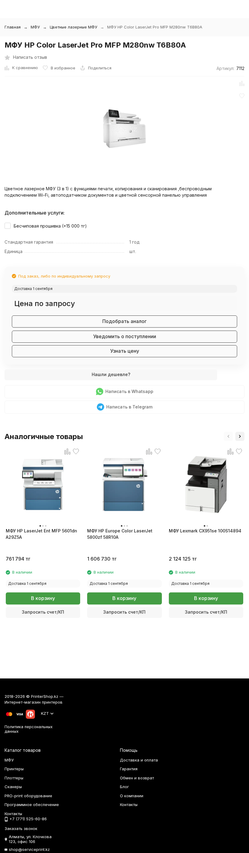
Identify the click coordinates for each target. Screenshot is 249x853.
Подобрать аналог (124, 321)
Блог (124, 786)
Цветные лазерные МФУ (73, 27)
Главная (13, 27)
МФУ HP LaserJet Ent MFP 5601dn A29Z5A (41, 534)
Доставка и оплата (139, 760)
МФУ (35, 27)
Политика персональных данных (29, 729)
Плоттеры (14, 777)
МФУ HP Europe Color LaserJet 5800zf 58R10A (119, 534)
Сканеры (13, 786)
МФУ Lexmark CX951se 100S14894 (205, 530)
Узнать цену (124, 351)
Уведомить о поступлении (124, 336)
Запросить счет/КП (43, 612)
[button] (228, 436)
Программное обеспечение (32, 804)
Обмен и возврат (137, 777)
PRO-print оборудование (28, 795)
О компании (131, 795)
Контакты (129, 804)
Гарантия (129, 768)
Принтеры (14, 768)
